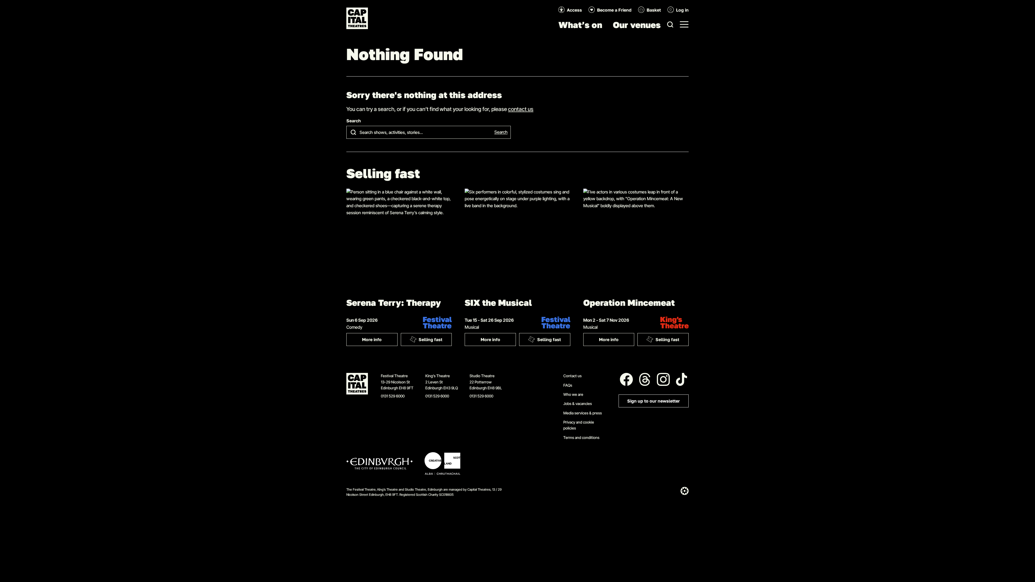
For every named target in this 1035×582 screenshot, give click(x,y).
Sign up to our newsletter (653, 401)
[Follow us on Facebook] (626, 379)
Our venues (637, 25)
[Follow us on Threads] (645, 379)
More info (379, 340)
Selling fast (430, 339)
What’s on (580, 25)
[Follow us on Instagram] (663, 379)
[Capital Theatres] (357, 18)
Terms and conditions (581, 437)
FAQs (567, 385)
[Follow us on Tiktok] (682, 379)
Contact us (572, 375)
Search (353, 120)
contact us (520, 109)
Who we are (573, 394)
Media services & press (582, 412)
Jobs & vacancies (577, 403)
